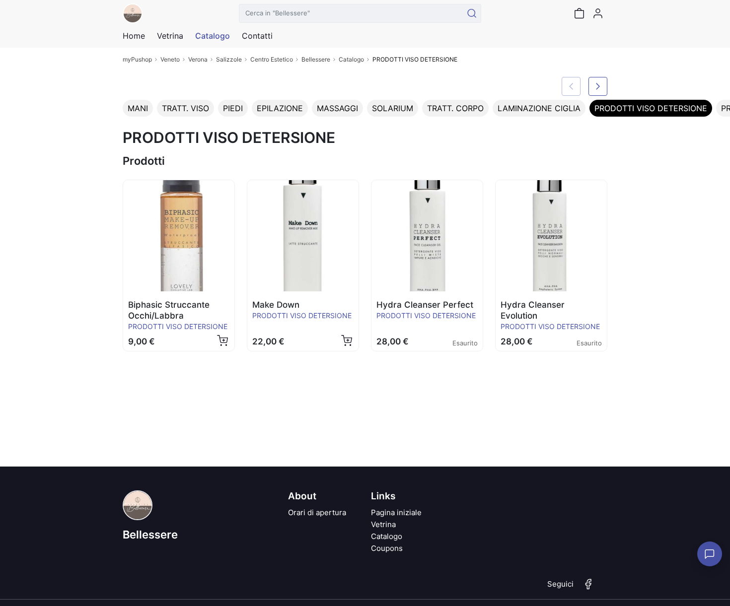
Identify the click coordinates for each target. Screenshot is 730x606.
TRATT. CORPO (455, 108)
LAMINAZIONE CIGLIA (539, 108)
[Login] (597, 13)
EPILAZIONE (280, 108)
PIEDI (233, 108)
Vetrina (383, 524)
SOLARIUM (392, 108)
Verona (198, 59)
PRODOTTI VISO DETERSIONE (650, 108)
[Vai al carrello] (579, 13)
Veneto (170, 59)
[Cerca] (471, 13)
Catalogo (212, 36)
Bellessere (315, 59)
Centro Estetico (271, 59)
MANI (138, 108)
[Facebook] (588, 588)
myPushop (137, 59)
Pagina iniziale (396, 512)
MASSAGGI (337, 108)
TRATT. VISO (185, 108)
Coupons (387, 548)
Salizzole (229, 59)
